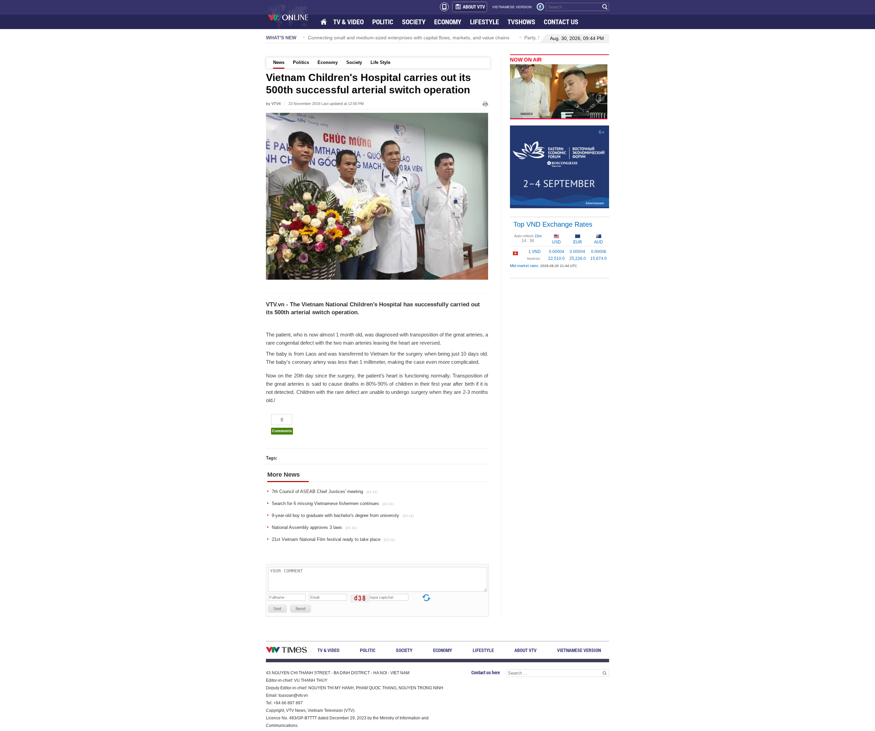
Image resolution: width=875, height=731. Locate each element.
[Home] (324, 22)
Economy (328, 62)
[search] (605, 7)
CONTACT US (561, 22)
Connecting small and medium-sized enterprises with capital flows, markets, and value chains (408, 37)
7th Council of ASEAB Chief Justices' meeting (324, 491)
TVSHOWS (521, 22)
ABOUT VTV (474, 6)
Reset (301, 609)
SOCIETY (414, 22)
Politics (301, 62)
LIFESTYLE (484, 22)
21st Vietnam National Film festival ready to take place (333, 539)
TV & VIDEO (348, 22)
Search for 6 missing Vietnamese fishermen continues (332, 503)
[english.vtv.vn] (286, 651)
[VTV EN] (293, 17)
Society (354, 62)
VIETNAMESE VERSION (511, 7)
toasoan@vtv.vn (293, 695)
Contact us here (485, 672)
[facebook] (540, 7)
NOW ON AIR (526, 60)
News (278, 62)
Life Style (380, 62)
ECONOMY (447, 22)
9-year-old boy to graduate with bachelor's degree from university (343, 515)
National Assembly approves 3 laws (314, 527)
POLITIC (382, 22)
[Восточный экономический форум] (559, 166)
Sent (277, 609)
